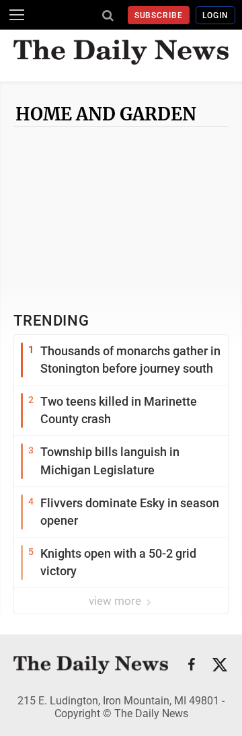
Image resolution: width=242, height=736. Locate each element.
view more (116, 601)
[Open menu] (17, 15)
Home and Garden (105, 114)
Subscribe (159, 15)
